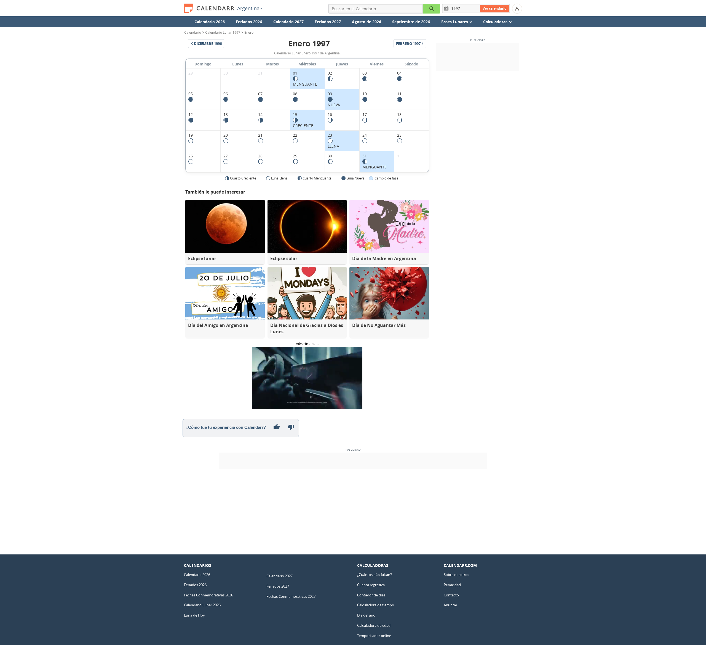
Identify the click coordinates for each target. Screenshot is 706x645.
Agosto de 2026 (366, 21)
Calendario (192, 32)
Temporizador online (374, 635)
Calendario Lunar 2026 (202, 604)
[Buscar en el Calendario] (431, 9)
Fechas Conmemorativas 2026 (208, 595)
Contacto (451, 595)
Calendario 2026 (209, 21)
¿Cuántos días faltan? (374, 574)
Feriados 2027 (328, 21)
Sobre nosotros (456, 574)
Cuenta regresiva (371, 584)
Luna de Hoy (194, 615)
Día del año (366, 615)
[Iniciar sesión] (517, 9)
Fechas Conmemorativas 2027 (290, 596)
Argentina (248, 8)
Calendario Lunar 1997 (222, 32)
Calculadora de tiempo (375, 604)
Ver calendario (494, 8)
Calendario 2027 (288, 21)
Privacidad (452, 584)
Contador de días (371, 595)
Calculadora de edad (374, 625)
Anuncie (450, 604)
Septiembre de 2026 (411, 21)
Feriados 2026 (249, 21)
